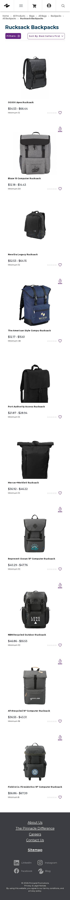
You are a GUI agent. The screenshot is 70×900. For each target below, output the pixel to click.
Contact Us (35, 840)
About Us (35, 822)
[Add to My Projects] (60, 113)
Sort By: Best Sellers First (44, 36)
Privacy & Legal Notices (35, 885)
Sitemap (35, 850)
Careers (35, 834)
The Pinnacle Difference (35, 828)
